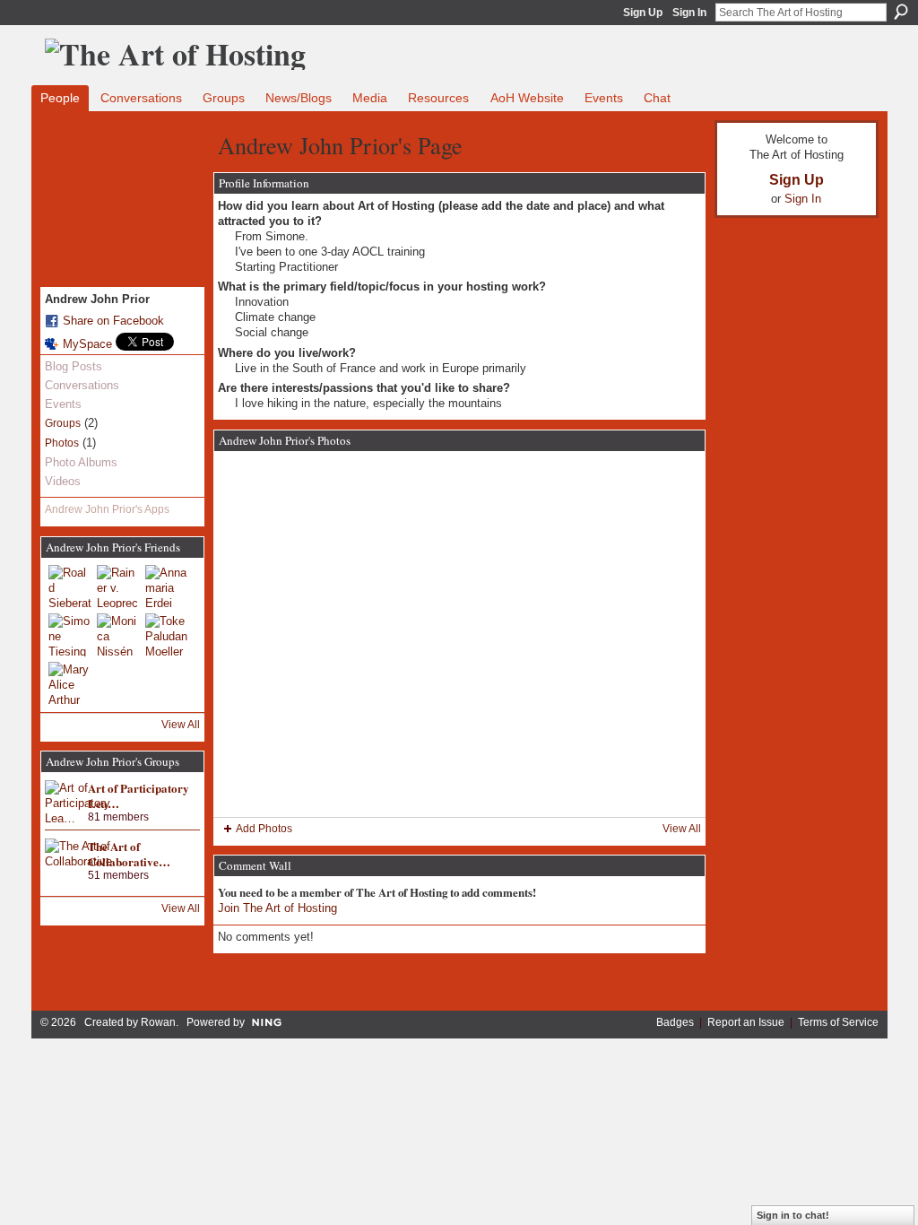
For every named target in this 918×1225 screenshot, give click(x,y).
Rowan (158, 1022)
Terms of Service (838, 1022)
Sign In (689, 12)
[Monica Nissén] (118, 634)
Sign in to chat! (793, 1215)
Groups (63, 423)
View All (180, 724)
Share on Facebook (113, 320)
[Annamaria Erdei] (166, 586)
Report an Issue (745, 1022)
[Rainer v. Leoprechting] (118, 586)
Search (901, 12)
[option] (459, 634)
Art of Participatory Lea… (138, 795)
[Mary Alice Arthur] (69, 683)
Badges (675, 1022)
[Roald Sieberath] (69, 586)
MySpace (87, 344)
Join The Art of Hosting (277, 908)
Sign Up (643, 12)
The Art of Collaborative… (129, 854)
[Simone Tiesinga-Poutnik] (69, 634)
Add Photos (264, 828)
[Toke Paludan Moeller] (166, 634)
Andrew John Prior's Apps (107, 509)
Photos (62, 443)
